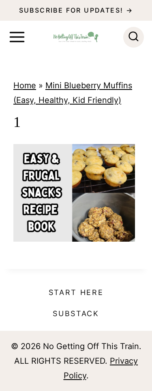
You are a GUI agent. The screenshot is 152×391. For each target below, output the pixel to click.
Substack (76, 313)
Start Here (76, 292)
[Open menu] (17, 37)
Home (24, 85)
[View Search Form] (133, 37)
